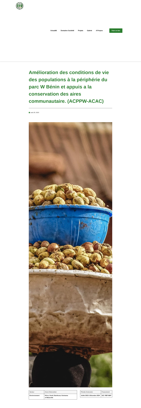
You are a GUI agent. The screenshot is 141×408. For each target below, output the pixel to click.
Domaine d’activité (67, 30)
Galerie (89, 30)
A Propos (99, 30)
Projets (80, 30)
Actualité (53, 30)
